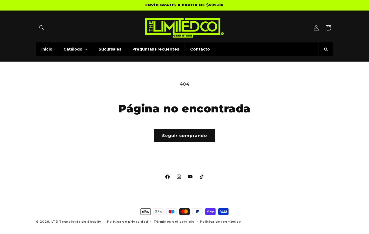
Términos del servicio (174, 221)
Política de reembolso (220, 221)
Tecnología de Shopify (80, 221)
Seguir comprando (184, 135)
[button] (42, 28)
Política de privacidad (127, 221)
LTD (55, 221)
